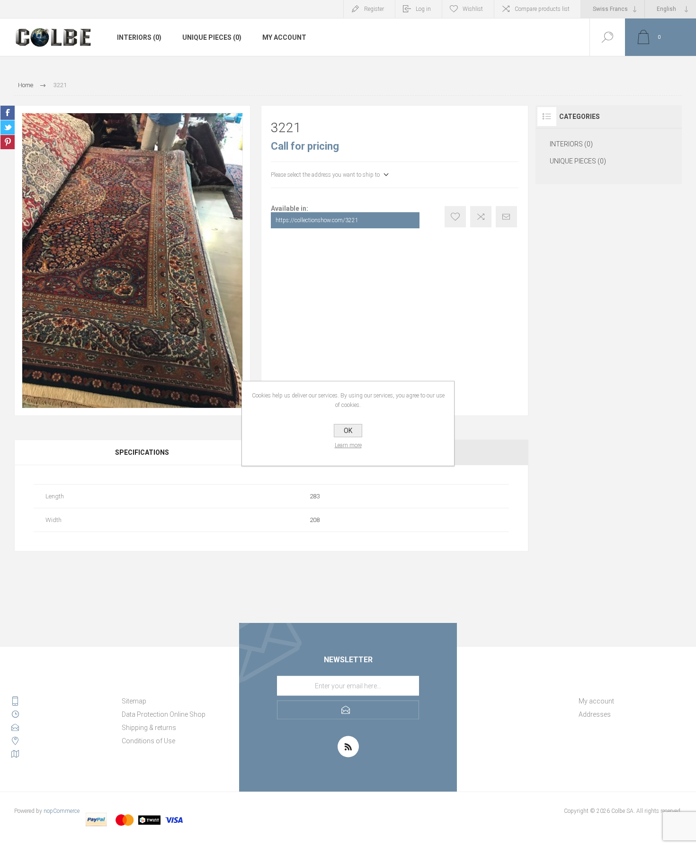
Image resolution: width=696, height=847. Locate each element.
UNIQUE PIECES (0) (211, 37)
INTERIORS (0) (139, 37)
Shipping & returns (149, 727)
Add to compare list (480, 216)
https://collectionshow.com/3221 (317, 220)
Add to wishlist (455, 216)
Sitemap (134, 701)
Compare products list (542, 9)
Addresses (595, 714)
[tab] (142, 452)
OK (348, 430)
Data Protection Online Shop (163, 714)
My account (284, 37)
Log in (423, 9)
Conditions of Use (148, 741)
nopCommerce (62, 811)
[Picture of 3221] (132, 260)
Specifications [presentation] (142, 452)
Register (374, 9)
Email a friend (506, 216)
